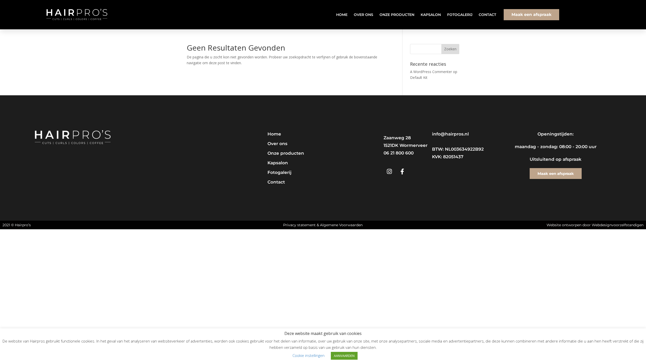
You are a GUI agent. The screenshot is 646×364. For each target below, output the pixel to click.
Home (341, 14)
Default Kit (418, 77)
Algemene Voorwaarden (341, 225)
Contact (487, 14)
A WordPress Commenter (431, 71)
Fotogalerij (459, 14)
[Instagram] (389, 171)
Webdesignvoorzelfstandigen (617, 225)
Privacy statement (299, 225)
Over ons (363, 14)
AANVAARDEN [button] (344, 355)
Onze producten (397, 14)
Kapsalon (431, 14)
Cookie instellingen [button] (308, 355)
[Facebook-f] (402, 171)
